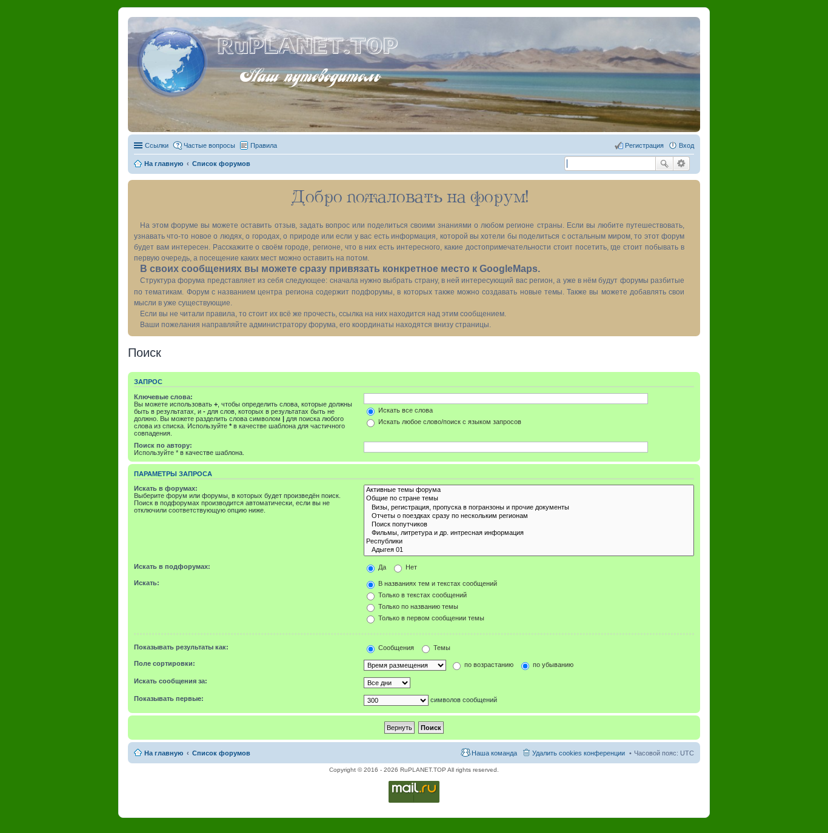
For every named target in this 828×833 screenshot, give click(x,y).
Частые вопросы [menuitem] (209, 145)
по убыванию (552, 664)
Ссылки (157, 145)
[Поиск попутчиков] (529, 524)
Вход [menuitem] (686, 145)
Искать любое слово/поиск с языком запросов (448, 421)
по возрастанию (487, 664)
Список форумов (221, 753)
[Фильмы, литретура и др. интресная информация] (529, 533)
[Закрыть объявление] (690, 189)
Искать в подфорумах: (172, 566)
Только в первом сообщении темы (430, 618)
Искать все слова (404, 410)
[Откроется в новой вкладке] (414, 801)
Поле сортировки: (164, 663)
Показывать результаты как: (181, 647)
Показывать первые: (169, 698)
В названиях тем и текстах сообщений (436, 583)
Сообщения (395, 647)
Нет (410, 567)
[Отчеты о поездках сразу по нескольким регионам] (529, 516)
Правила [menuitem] (263, 145)
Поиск (664, 163)
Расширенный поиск (681, 163)
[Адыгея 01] (529, 550)
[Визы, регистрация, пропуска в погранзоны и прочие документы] (529, 507)
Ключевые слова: (163, 396)
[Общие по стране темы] (529, 498)
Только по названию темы (417, 606)
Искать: (146, 582)
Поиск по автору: (163, 445)
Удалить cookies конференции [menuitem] (578, 753)
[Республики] (529, 541)
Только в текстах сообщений (421, 595)
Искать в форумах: (166, 488)
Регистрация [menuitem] (644, 145)
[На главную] (174, 60)
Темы (441, 647)
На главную (163, 753)
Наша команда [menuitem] (494, 753)
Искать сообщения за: (170, 681)
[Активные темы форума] (529, 490)
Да (381, 567)
